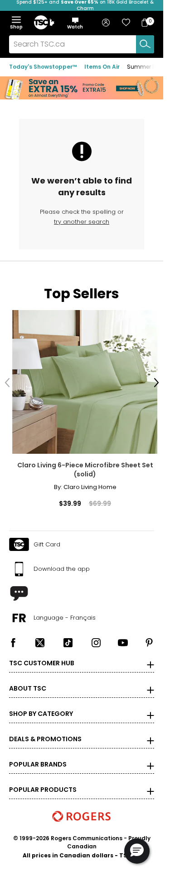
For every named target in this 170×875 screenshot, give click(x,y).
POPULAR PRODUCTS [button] (43, 782)
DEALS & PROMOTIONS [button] (45, 732)
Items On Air (102, 67)
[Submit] (145, 44)
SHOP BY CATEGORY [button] (41, 706)
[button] (75, 23)
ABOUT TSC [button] (27, 681)
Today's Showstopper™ (43, 67)
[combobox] (81, 44)
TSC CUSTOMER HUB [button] (41, 656)
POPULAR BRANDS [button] (38, 757)
